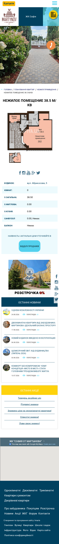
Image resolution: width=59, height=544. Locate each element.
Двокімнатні (29, 490)
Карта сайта (43, 530)
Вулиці (18, 525)
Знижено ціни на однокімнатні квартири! (29, 410)
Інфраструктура (12, 530)
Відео (33, 530)
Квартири (28, 525)
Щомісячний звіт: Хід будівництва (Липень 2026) (30, 352)
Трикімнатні (46, 490)
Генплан (8, 525)
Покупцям (33, 508)
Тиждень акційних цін (29, 398)
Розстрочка (47, 508)
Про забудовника (14, 508)
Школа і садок (42, 525)
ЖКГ (24, 513)
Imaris (37, 520)
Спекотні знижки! (29, 417)
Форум (33, 513)
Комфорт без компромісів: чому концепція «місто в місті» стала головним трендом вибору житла (30, 368)
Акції (18, 513)
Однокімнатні (12, 490)
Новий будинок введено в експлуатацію (33, 338)
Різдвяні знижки (29, 404)
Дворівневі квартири (16, 500)
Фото (25, 530)
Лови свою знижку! (29, 423)
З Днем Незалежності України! (27, 310)
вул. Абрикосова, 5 (37, 183)
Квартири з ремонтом (17, 495)
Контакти (44, 513)
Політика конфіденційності (18, 535)
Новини (8, 513)
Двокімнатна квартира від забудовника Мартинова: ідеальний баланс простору (33, 324)
